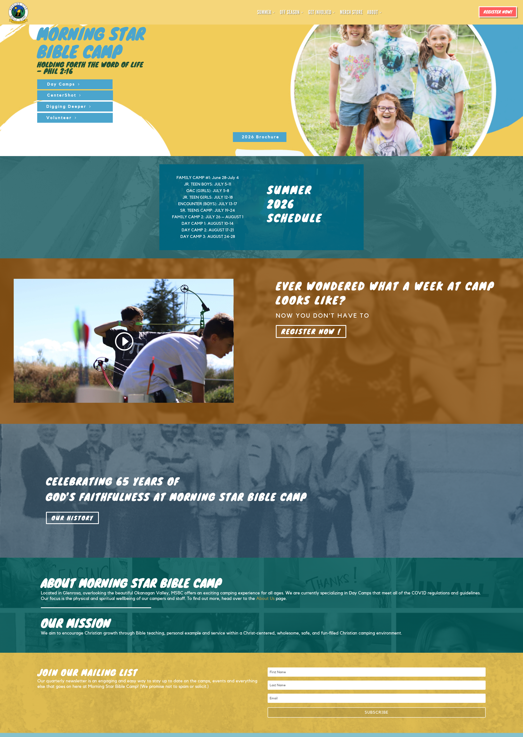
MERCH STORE (351, 12)
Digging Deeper (66, 107)
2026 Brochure (260, 137)
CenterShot (61, 95)
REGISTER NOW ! (311, 331)
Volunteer (59, 118)
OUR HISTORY (72, 517)
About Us (265, 598)
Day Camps (61, 84)
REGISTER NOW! (498, 12)
